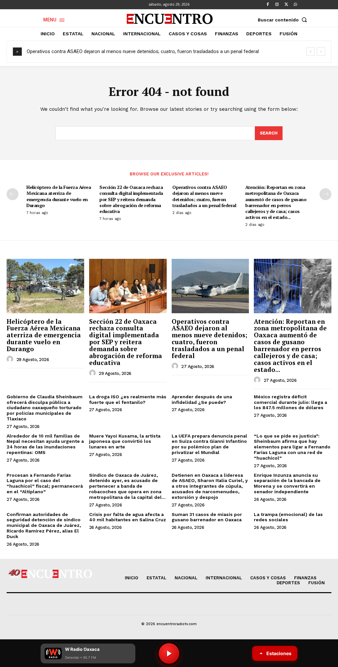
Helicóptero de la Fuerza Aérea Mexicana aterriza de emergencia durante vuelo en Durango (58, 196)
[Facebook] (268, 5)
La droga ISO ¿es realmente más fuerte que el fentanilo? (127, 399)
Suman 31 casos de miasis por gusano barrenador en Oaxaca (207, 517)
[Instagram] (277, 5)
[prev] (310, 51)
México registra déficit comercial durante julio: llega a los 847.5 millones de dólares (290, 402)
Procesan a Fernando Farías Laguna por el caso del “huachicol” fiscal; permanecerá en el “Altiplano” (45, 483)
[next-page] (325, 194)
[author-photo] (11, 359)
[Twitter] (286, 5)
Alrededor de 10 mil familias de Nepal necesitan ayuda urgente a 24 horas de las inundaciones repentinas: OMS (45, 444)
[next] (321, 51)
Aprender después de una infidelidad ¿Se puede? (202, 399)
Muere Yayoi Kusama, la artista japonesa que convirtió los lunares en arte (124, 441)
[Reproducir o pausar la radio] (169, 653)
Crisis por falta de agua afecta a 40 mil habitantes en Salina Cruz (127, 517)
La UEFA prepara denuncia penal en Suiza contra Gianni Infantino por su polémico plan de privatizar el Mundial (209, 444)
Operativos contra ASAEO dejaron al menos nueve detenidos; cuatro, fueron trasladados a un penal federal (143, 51)
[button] (284, 20)
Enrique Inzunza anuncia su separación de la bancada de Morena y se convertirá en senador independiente (287, 483)
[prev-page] (12, 194)
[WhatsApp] (295, 5)
